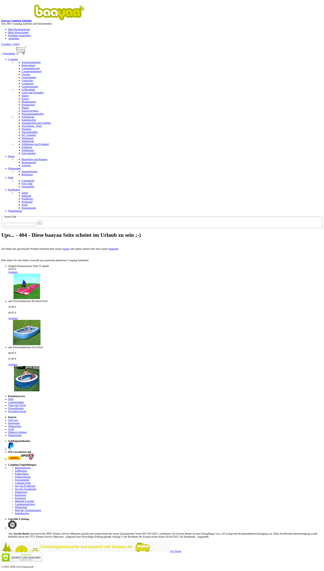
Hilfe (11, 399)
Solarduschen (22, 513)
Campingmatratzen (25, 504)
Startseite (113, 248)
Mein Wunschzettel (18, 32)
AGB (11, 429)
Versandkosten (16, 408)
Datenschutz (14, 426)
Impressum (14, 423)
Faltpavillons (22, 473)
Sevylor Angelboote (25, 489)
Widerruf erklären (17, 432)
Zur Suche (175, 551)
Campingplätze (16, 402)
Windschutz (21, 507)
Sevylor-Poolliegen (25, 486)
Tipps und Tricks (17, 405)
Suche (66, 248)
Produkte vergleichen (19, 35)
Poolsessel (20, 498)
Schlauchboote (23, 476)
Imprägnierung (23, 467)
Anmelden (13, 38)
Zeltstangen (21, 492)
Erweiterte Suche (17, 411)
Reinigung (20, 495)
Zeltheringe (21, 470)
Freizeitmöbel (22, 479)
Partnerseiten (15, 435)
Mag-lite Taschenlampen (28, 510)
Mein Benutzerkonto (19, 29)
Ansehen (13, 272)
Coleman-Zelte (23, 483)
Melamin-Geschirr (24, 501)
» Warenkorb (8, 53)
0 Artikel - (10, 44)
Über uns (13, 420)
